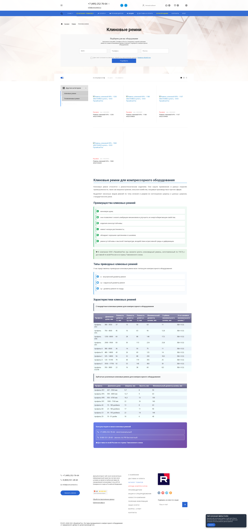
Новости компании (136, 497)
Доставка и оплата (136, 478)
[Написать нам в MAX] (125, 5)
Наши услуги (133, 505)
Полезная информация (138, 501)
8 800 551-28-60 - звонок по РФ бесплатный (118, 437)
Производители (135, 490)
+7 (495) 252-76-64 (97, 3)
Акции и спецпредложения (139, 494)
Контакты (132, 512)
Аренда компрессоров (137, 486)
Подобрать (124, 61)
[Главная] (62, 24)
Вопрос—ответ (134, 509)
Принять (211, 525)
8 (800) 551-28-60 (70, 480)
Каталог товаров (135, 482)
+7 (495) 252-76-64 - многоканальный (116, 432)
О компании (133, 475)
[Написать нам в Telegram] (121, 5)
